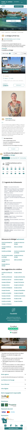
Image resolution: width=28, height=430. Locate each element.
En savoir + (13, 149)
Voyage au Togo (17, 298)
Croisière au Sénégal (6, 251)
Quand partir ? (5, 158)
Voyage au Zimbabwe (6, 304)
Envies (20, 28)
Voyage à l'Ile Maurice (19, 282)
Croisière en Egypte (18, 279)
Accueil (3, 32)
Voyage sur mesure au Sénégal (19, 243)
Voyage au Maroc (18, 287)
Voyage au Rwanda (6, 295)
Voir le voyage (13, 20)
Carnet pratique (23, 158)
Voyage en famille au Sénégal (6, 247)
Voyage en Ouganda (18, 293)
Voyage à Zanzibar (18, 301)
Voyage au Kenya (6, 285)
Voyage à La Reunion (19, 285)
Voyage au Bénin (18, 272)
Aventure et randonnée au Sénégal (19, 251)
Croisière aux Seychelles (19, 295)
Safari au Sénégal (18, 259)
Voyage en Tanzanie (6, 298)
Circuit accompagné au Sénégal (7, 243)
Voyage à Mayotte (6, 290)
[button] (3, 6)
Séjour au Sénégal (18, 246)
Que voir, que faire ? (14, 158)
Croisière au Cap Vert (6, 279)
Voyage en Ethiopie (6, 282)
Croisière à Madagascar (7, 287)
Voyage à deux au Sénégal (6, 260)
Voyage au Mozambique (19, 290)
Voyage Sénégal (13, 32)
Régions (5, 28)
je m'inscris (22, 347)
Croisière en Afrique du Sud (7, 273)
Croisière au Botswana (7, 276)
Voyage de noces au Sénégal (18, 256)
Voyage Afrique (7, 32)
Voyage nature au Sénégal (6, 264)
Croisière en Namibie (6, 293)
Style (13, 28)
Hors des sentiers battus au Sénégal (7, 256)
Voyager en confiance (6, 1)
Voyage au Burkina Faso (19, 276)
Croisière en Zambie (6, 301)
